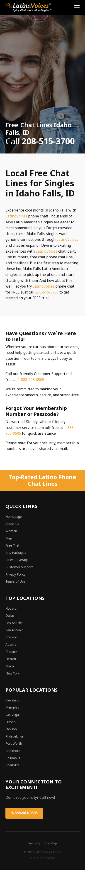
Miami (10, 666)
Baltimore (12, 750)
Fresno (10, 722)
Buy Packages (15, 552)
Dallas (10, 615)
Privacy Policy (15, 574)
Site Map (50, 843)
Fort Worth (13, 743)
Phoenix (11, 651)
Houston (11, 608)
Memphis (12, 707)
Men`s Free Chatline (42, 858)
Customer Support (19, 567)
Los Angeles (14, 623)
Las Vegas (12, 714)
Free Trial (12, 545)
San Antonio (14, 630)
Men (8, 538)
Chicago (11, 637)
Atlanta (10, 644)
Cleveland (12, 700)
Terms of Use (15, 581)
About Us (12, 523)
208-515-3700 (46, 292)
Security (34, 843)
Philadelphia (14, 736)
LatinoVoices (16, 216)
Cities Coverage (17, 560)
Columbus (12, 758)
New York (12, 673)
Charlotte (12, 765)
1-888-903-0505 (31, 379)
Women (11, 531)
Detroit (10, 659)
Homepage (13, 516)
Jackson (11, 729)
